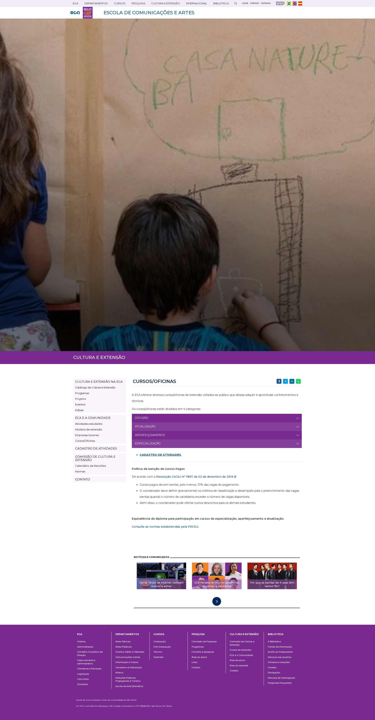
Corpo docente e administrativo (86, 662)
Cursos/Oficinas (85, 440)
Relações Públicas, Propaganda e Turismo (127, 679)
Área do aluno (199, 657)
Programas (82, 393)
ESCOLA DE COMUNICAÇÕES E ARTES (149, 12)
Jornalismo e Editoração (128, 667)
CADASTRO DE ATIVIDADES (96, 448)
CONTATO (82, 479)
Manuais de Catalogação (281, 677)
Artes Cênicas (122, 641)
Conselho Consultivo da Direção (90, 653)
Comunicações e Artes (127, 657)
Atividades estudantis (88, 423)
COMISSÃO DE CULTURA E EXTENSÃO (95, 458)
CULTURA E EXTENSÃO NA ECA (99, 382)
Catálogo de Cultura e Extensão (95, 387)
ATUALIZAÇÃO (145, 426)
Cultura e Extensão (164, 4)
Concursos (83, 679)
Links (194, 662)
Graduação (160, 641)
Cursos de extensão (240, 650)
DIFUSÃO (141, 418)
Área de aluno (237, 660)
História (81, 641)
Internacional (195, 4)
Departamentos (127, 634)
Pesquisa (137, 4)
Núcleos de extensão (88, 429)
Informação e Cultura (126, 662)
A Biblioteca (274, 641)
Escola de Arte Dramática (129, 686)
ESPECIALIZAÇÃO (148, 443)
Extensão (158, 657)
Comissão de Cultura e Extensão (242, 643)
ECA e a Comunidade (241, 655)
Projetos (80, 398)
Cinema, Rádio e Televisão (129, 651)
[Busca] (236, 3)
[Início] (81, 13)
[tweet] (285, 381)
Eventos (80, 404)
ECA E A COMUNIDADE (93, 418)
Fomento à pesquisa (203, 651)
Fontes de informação (280, 646)
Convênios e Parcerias (89, 668)
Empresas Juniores (87, 435)
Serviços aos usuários (279, 657)
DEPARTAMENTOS (95, 4)
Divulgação (274, 672)
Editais (79, 410)
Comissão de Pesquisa (204, 641)
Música (119, 672)
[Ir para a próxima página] (216, 601)
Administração (85, 646)
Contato (196, 667)
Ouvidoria (82, 684)
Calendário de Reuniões (90, 465)
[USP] (280, 3)
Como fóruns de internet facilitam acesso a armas (161, 584)
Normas (80, 471)
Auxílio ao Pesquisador (280, 651)
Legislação (83, 674)
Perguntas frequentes (280, 683)
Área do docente (239, 665)
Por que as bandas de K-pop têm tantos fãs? (272, 584)
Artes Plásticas (123, 646)
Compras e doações (279, 662)
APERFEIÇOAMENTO (150, 435)
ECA (74, 4)
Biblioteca (220, 4)
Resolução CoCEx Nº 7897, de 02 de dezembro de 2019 (194, 476)
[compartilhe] (279, 381)
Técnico (158, 651)
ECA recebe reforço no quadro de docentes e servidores (216, 584)
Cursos (118, 4)
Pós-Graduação (162, 646)
